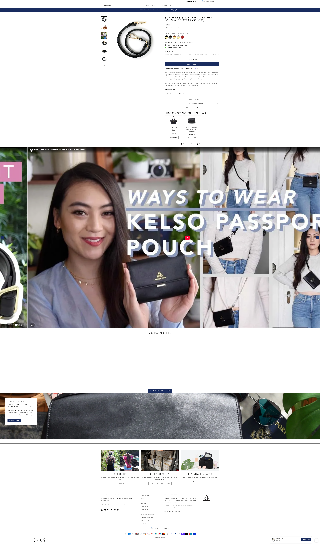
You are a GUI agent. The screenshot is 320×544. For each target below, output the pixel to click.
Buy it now (192, 64)
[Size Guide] (120, 460)
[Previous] (2, 237)
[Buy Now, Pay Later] (200, 460)
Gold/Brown (174, 37)
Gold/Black (166, 37)
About (172, 5)
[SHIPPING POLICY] (160, 460)
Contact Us (143, 523)
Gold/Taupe (178, 37)
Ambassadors (144, 503)
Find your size (120, 483)
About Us (143, 501)
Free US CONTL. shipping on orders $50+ (180, 42)
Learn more (14, 420)
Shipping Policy (144, 512)
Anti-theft (156, 5)
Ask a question (191, 107)
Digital (165, 5)
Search (142, 498)
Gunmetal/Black (170, 37)
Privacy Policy (144, 509)
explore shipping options (160, 483)
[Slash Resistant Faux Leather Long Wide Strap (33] (110, 374)
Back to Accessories (161, 390)
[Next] (317, 237)
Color (175, 33)
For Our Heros (144, 506)
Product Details (192, 99)
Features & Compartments (192, 103)
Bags (147, 5)
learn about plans (200, 481)
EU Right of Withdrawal (146, 517)
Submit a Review (144, 495)
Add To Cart (173, 137)
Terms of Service (144, 520)
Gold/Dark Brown (182, 37)
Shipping (167, 27)
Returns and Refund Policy (147, 514)
